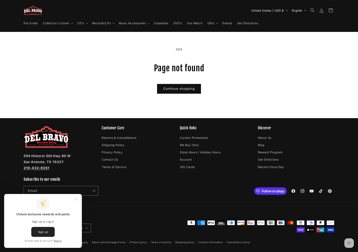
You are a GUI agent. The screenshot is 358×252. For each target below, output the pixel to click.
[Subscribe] (93, 191)
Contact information (210, 242)
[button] (57, 23)
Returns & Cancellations (119, 137)
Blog (261, 145)
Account (186, 159)
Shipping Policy (113, 145)
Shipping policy (185, 242)
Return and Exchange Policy (109, 242)
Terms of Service (114, 166)
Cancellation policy (238, 242)
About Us (264, 137)
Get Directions (268, 159)
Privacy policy (138, 242)
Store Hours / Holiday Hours (200, 152)
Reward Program (270, 152)
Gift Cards (187, 166)
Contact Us (110, 159)
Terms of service (161, 242)
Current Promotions (194, 137)
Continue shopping (179, 89)
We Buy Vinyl (189, 145)
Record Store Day (271, 166)
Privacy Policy (112, 152)
